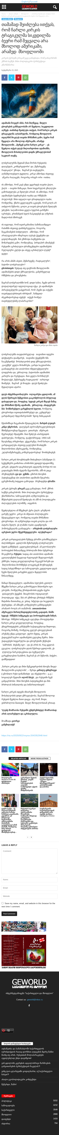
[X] (11, 78)
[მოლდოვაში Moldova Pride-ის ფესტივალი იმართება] (10, 769)
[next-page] (31, 837)
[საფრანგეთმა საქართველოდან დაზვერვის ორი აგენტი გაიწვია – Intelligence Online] (48, 800)
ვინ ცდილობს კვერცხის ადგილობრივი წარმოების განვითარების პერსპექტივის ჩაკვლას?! (26, 1064)
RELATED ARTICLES (18, 758)
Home (4, 14)
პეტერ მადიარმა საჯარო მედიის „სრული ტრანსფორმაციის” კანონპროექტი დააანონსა (47, 782)
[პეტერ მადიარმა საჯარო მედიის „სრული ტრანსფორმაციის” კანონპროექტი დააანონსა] (48, 769)
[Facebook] (5, 78)
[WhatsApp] (25, 78)
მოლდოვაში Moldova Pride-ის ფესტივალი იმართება (9, 780)
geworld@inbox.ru (35, 999)
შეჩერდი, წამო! (9, 1084)
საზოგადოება (8, 1105)
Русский (33, 1)
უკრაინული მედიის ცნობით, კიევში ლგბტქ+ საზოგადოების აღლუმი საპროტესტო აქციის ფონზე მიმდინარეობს (29, 783)
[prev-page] (27, 837)
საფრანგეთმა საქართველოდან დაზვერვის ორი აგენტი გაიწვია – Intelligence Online (47, 812)
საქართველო (8, 1110)
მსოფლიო (25, 14)
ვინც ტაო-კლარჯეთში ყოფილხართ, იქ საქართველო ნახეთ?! (27, 1073)
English (25, 1)
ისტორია (6, 1123)
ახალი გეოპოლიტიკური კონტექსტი (19, 1079)
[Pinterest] (18, 78)
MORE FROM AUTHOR (39, 758)
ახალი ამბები (13, 14)
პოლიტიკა (7, 1101)
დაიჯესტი (6, 1119)
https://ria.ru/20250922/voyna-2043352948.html (24, 735)
